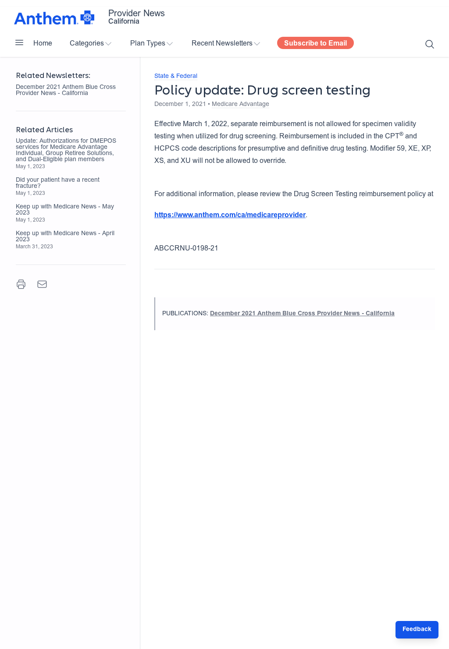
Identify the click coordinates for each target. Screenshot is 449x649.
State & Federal (175, 77)
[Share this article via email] (42, 284)
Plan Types (147, 43)
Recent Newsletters (222, 43)
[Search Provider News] (429, 44)
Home (42, 43)
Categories (87, 43)
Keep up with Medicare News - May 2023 (65, 210)
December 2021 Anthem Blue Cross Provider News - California (66, 91)
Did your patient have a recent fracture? (58, 183)
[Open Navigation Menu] (19, 42)
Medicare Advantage (240, 105)
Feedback (417, 630)
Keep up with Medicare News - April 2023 (65, 237)
